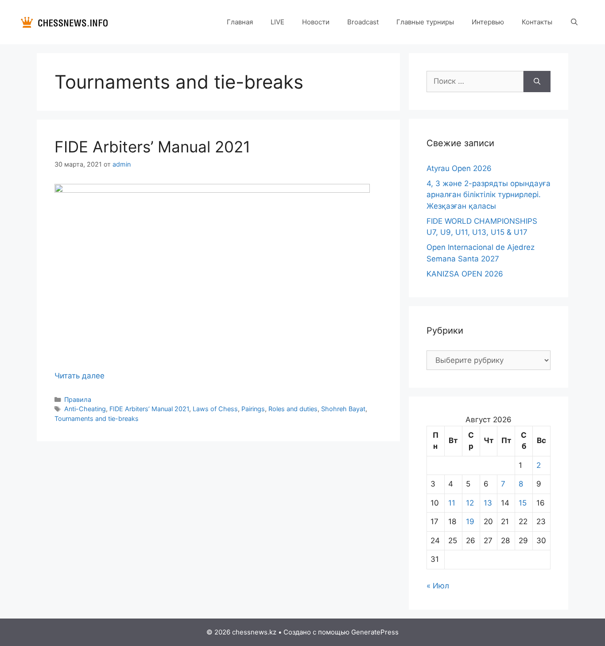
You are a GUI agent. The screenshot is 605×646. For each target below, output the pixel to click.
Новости (316, 22)
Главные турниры (425, 22)
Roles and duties (293, 409)
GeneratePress (375, 632)
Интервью (488, 22)
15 (523, 502)
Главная (240, 22)
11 (451, 502)
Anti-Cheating (85, 409)
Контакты (537, 22)
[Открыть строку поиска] (574, 22)
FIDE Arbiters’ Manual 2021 (152, 146)
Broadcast (363, 22)
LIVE (277, 22)
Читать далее (79, 375)
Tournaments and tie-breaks (96, 418)
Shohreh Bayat (343, 409)
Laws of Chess (215, 409)
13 (488, 502)
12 (470, 502)
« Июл (438, 585)
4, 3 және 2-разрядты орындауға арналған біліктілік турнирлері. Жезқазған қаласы (489, 194)
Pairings (253, 409)
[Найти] (537, 81)
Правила (77, 399)
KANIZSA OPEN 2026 (465, 273)
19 (470, 521)
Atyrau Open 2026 (459, 168)
